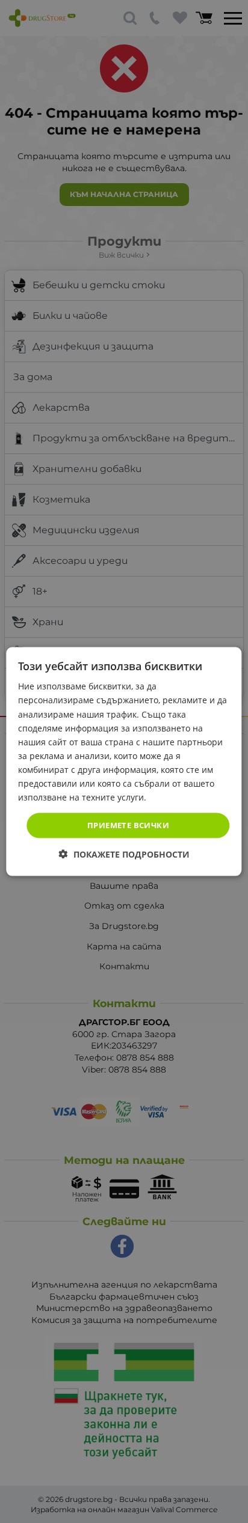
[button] (124, 854)
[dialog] (123, 761)
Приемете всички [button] (128, 825)
